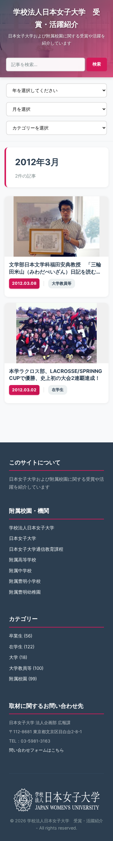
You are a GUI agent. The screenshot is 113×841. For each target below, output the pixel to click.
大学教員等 (61, 283)
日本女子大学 (22, 538)
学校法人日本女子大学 (31, 528)
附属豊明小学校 (25, 581)
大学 (13, 657)
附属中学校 (20, 570)
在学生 (58, 389)
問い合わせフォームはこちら (36, 750)
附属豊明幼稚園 (25, 592)
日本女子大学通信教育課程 (36, 549)
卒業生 (16, 636)
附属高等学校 (22, 560)
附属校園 (18, 679)
